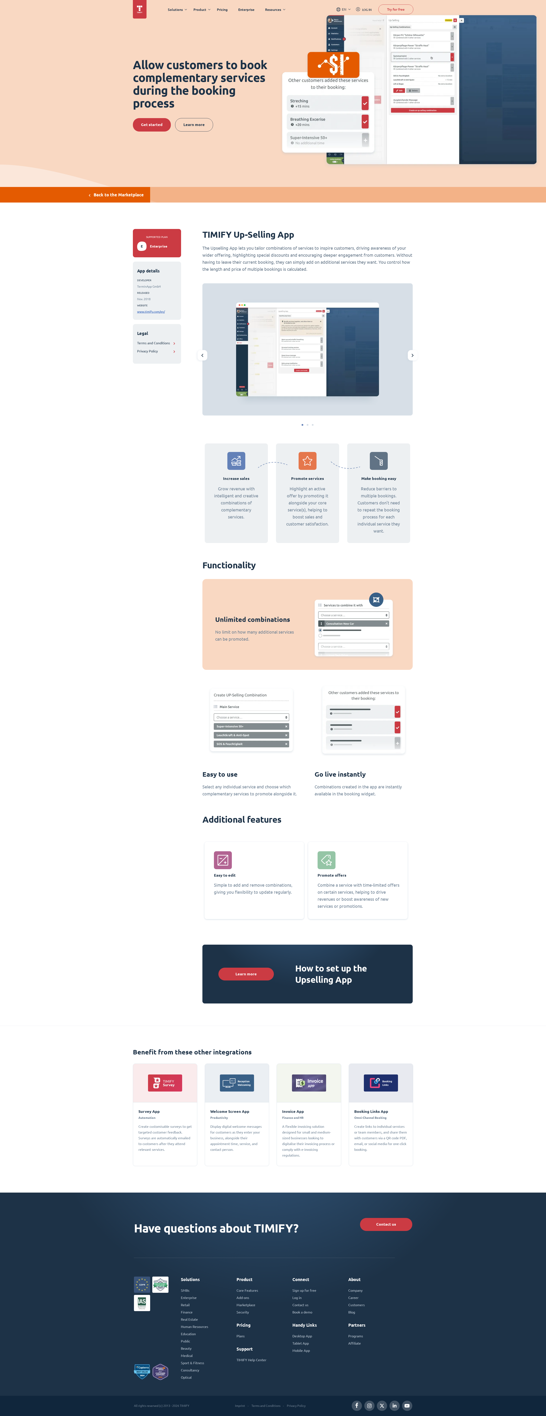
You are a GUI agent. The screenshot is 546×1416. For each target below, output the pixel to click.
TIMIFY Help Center (251, 1360)
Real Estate (189, 1319)
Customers (356, 1305)
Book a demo (302, 1312)
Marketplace (246, 1305)
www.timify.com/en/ (151, 311)
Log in (297, 1298)
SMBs (185, 1290)
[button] (302, 425)
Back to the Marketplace (119, 194)
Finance (187, 1312)
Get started (152, 124)
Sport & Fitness (192, 1363)
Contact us (386, 1224)
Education (188, 1334)
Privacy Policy (147, 351)
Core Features (247, 1290)
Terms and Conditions (153, 343)
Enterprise (246, 9)
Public (185, 1341)
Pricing (222, 9)
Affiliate (354, 1343)
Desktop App (302, 1336)
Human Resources (194, 1327)
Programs (355, 1336)
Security (243, 1312)
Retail (185, 1305)
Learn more (194, 124)
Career (353, 1298)
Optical (186, 1377)
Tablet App (300, 1343)
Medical (187, 1356)
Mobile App (301, 1350)
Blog (351, 1312)
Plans (241, 1336)
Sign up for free (304, 1290)
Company (355, 1290)
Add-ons (243, 1298)
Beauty (186, 1348)
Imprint (240, 1405)
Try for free (396, 9)
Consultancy (190, 1370)
